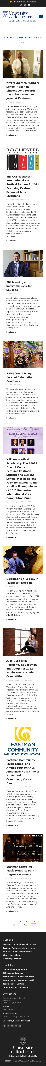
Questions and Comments (15, 987)
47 (21, 921)
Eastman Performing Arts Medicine (20, 948)
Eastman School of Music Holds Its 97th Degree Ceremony (20, 870)
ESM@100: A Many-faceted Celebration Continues (19, 377)
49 (33, 921)
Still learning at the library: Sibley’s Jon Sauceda (19, 286)
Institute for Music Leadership (17, 951)
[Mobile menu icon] (41, 16)
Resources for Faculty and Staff (18, 980)
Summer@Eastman (12, 959)
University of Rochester (24, 2)
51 (14, 925)
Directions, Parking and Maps (16, 1021)
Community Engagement (15, 969)
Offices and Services (13, 973)
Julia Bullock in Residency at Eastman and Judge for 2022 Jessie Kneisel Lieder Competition (21, 668)
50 (39, 921)
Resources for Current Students (18, 977)
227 (25, 925)
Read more (11, 135)
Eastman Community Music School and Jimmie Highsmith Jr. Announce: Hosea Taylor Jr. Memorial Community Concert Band (22, 771)
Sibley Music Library (12, 955)
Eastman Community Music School (19, 944)
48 (27, 921)
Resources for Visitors (13, 984)
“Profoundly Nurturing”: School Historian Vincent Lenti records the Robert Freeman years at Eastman (22, 90)
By (7, 102)
